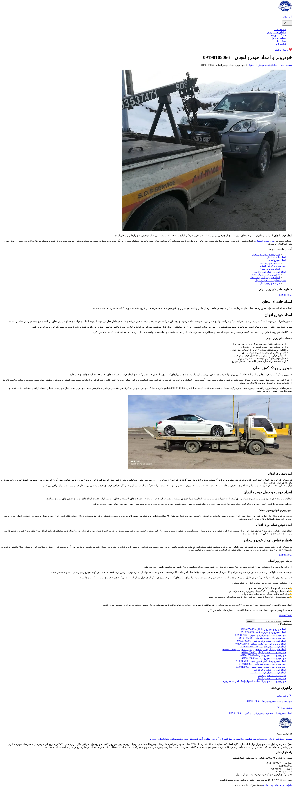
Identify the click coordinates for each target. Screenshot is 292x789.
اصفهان (251, 65)
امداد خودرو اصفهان (265, 241)
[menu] (287, 23)
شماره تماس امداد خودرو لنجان (270, 280)
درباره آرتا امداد (218, 739)
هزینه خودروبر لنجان (269, 283)
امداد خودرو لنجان (277, 260)
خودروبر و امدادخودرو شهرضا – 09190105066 (263, 655)
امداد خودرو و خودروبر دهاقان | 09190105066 (263, 632)
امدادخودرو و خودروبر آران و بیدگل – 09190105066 (260, 643)
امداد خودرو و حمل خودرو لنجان (270, 271)
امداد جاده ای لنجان (276, 257)
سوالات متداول (278, 38)
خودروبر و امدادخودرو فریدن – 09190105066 (264, 658)
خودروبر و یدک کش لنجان (273, 266)
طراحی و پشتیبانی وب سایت (277, 785)
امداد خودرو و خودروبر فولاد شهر (269, 669)
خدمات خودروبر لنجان (269, 263)
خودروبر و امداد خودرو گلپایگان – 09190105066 (262, 638)
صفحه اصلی (280, 29)
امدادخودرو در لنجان (270, 269)
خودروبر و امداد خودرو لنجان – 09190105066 (264, 652)
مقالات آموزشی (278, 35)
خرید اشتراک (232, 739)
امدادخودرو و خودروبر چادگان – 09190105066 (263, 629)
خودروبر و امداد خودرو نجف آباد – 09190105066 (262, 664)
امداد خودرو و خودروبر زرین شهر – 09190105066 (261, 641)
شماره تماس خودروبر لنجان (266, 254)
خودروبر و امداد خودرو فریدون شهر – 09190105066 (260, 635)
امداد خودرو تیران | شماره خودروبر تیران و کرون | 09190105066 (254, 649)
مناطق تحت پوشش (276, 32)
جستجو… (287, 620)
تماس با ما (280, 44)
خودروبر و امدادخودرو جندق (272, 675)
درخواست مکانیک (246, 739)
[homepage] (285, 11)
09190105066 (285, 295)
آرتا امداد (287, 16)
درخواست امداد (262, 739)
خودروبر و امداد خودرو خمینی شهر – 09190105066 (261, 667)
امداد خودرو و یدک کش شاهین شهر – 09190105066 (260, 661)
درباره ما (281, 41)
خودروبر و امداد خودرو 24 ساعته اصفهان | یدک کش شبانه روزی (254, 681)
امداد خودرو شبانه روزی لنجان (265, 277)
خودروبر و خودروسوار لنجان (266, 274)
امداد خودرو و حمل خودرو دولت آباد (268, 672)
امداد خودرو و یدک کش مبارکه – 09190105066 (263, 646)
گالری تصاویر (156, 739)
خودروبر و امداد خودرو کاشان (271, 678)
